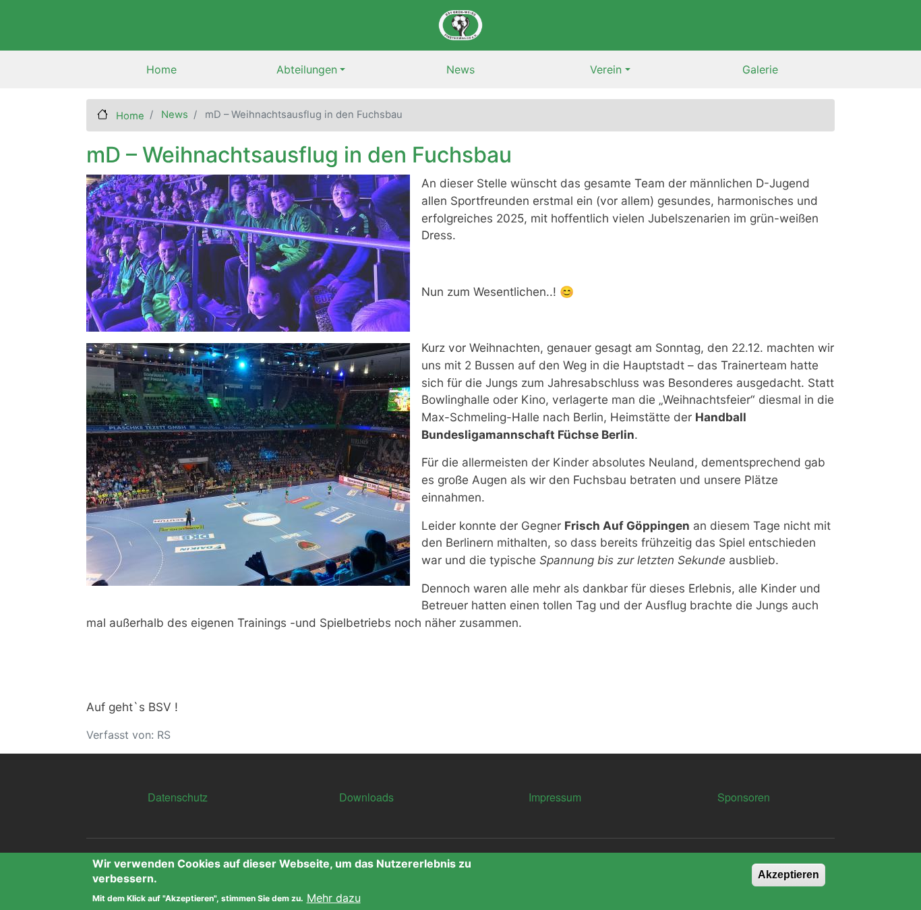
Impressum (555, 797)
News (460, 69)
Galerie (760, 69)
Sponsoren (743, 797)
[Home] (460, 25)
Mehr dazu (334, 898)
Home (161, 69)
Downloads (366, 797)
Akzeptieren (788, 874)
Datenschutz (178, 797)
